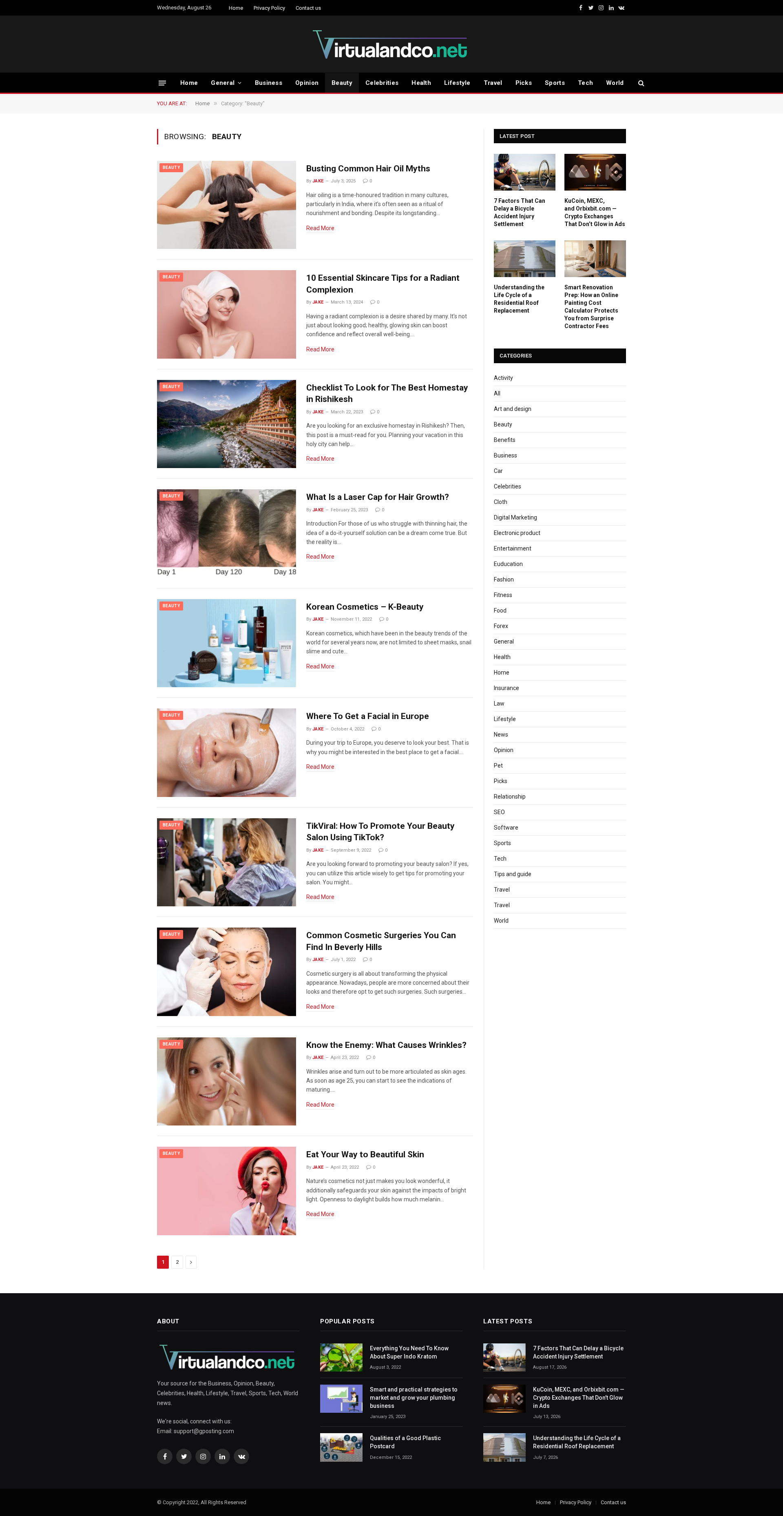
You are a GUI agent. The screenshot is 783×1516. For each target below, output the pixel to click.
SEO (499, 812)
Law (499, 703)
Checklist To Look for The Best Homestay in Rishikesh (387, 393)
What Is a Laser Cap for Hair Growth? (377, 497)
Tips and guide (512, 874)
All (497, 393)
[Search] (640, 83)
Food (500, 610)
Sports (555, 83)
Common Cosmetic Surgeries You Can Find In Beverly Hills (381, 941)
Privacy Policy (269, 8)
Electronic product (517, 533)
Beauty (342, 83)
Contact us (308, 8)
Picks (523, 83)
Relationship (510, 796)
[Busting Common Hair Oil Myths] (226, 205)
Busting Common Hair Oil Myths (368, 168)
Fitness (503, 595)
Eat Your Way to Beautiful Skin (365, 1154)
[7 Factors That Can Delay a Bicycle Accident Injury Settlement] (524, 172)
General (222, 83)
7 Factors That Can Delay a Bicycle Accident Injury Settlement (519, 212)
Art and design (512, 409)
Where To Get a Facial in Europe (367, 716)
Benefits (504, 440)
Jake (318, 181)
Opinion (307, 83)
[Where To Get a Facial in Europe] (226, 752)
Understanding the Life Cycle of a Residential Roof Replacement (519, 299)
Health (421, 83)
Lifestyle (457, 83)
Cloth (500, 502)
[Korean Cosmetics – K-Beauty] (226, 643)
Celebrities (381, 83)
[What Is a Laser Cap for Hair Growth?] (226, 533)
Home (236, 8)
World (615, 83)
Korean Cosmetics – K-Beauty (365, 607)
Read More (320, 228)
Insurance (506, 688)
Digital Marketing (515, 517)
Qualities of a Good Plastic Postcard (405, 1442)
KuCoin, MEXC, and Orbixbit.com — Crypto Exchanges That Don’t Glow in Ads (594, 212)
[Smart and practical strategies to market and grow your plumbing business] (341, 1399)
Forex (501, 626)
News (501, 734)
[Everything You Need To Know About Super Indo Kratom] (341, 1357)
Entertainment (512, 548)
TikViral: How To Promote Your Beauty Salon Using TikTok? (380, 832)
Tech (585, 83)
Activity (503, 378)
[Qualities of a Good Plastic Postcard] (341, 1447)
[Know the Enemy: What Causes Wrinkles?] (226, 1081)
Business (268, 83)
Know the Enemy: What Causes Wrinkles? (386, 1045)
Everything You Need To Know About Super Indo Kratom (409, 1352)
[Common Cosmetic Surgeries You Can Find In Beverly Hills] (226, 972)
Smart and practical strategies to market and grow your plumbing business (414, 1397)
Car (498, 471)
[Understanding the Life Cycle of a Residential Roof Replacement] (524, 258)
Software (506, 827)
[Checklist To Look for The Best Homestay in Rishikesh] (226, 424)
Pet (498, 765)
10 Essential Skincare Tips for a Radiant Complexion (383, 284)
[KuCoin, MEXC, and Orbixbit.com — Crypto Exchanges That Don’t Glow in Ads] (595, 172)
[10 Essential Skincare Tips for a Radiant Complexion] (226, 314)
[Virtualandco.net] (391, 44)
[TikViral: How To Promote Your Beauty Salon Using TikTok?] (226, 862)
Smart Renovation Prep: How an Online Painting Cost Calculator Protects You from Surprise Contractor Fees (591, 306)
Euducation (508, 564)
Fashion (504, 579)
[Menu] (162, 82)
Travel (493, 83)
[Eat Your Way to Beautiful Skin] (226, 1191)
